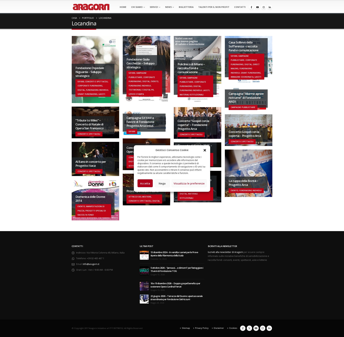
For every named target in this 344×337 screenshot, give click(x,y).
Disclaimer (219, 328)
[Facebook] (251, 7)
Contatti (240, 7)
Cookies (233, 328)
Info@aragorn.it (91, 264)
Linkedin (269, 328)
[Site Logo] (91, 7)
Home (123, 7)
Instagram (262, 328)
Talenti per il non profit (213, 7)
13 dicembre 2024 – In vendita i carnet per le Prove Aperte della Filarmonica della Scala (174, 254)
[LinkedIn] (269, 7)
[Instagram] (263, 7)
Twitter (249, 328)
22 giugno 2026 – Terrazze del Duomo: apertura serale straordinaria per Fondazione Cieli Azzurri (176, 298)
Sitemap (186, 328)
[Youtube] (257, 7)
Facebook (242, 328)
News (168, 7)
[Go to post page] (144, 255)
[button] (205, 150)
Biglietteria (186, 7)
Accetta (145, 183)
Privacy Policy (202, 328)
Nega (162, 183)
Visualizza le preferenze (189, 183)
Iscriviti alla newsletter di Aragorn (225, 252)
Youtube (256, 328)
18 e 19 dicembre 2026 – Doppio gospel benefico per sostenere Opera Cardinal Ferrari (175, 285)
